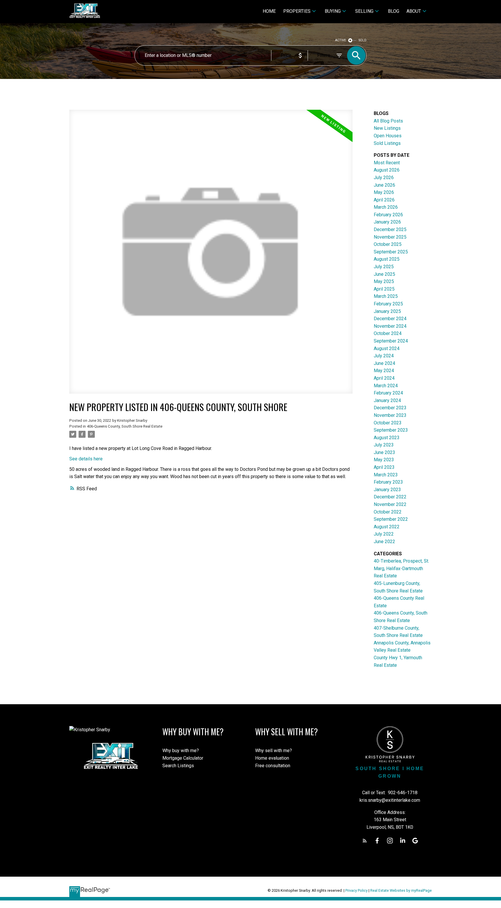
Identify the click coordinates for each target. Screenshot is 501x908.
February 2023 (388, 482)
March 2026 (386, 207)
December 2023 (390, 407)
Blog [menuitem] (393, 11)
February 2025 (388, 304)
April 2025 (384, 289)
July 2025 (384, 266)
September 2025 (391, 252)
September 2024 (391, 341)
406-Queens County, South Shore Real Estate (124, 426)
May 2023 (384, 459)
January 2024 (387, 400)
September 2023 (391, 430)
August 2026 (387, 170)
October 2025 (388, 244)
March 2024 (386, 385)
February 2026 (388, 214)
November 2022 (390, 504)
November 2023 (390, 415)
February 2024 (388, 393)
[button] (365, 841)
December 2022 (390, 497)
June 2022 (384, 541)
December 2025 (390, 229)
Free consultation (272, 765)
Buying (333, 11)
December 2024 (390, 318)
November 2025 (390, 237)
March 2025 (386, 296)
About (413, 11)
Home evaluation (272, 758)
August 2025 (387, 259)
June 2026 (384, 185)
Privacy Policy (356, 890)
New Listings (387, 128)
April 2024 (384, 378)
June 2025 (384, 274)
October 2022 (388, 512)
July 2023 (384, 445)
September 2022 (391, 519)
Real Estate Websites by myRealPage (401, 890)
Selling (364, 11)
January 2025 (387, 311)
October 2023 (388, 423)
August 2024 (387, 348)
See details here (86, 459)
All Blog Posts (388, 121)
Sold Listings (387, 143)
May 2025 (384, 281)
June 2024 (384, 363)
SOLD (362, 40)
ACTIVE (340, 40)
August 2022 (387, 526)
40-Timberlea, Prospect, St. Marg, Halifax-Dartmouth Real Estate (401, 568)
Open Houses (388, 135)
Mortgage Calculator (182, 758)
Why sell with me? (273, 750)
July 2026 (384, 177)
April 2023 (384, 467)
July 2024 (384, 355)
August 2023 (387, 437)
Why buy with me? (180, 750)
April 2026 (384, 200)
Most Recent (387, 162)
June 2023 (384, 452)
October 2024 (388, 333)
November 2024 (390, 326)
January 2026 (387, 222)
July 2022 (384, 534)
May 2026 (384, 192)
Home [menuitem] (269, 11)
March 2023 (386, 475)
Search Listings (178, 765)
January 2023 (387, 489)
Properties (297, 11)
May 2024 (384, 370)
